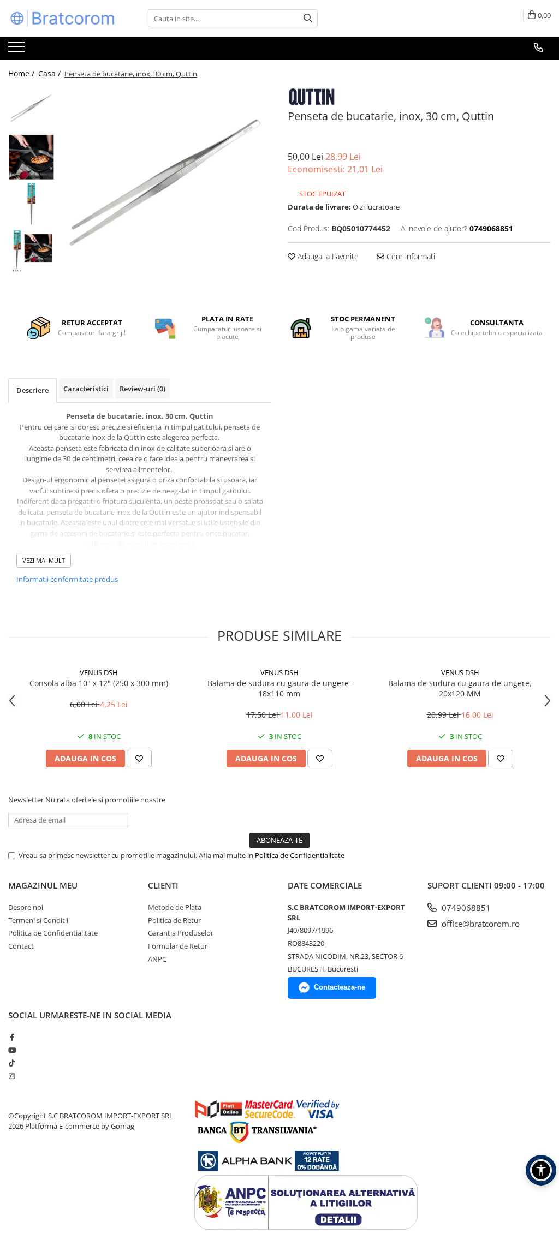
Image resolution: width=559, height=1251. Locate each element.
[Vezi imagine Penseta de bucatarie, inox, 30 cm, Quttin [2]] (31, 203)
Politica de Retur (174, 920)
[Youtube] (11, 1050)
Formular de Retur (177, 946)
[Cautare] (308, 18)
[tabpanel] (165, 193)
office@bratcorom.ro (479, 923)
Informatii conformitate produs (67, 579)
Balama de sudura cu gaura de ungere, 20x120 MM (460, 688)
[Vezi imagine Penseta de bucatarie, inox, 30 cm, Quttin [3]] (31, 249)
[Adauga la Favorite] (139, 758)
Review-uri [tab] (142, 389)
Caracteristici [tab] (86, 389)
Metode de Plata (174, 907)
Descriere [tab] (32, 390)
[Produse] (17, 50)
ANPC (157, 959)
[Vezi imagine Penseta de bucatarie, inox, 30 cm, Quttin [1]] (31, 157)
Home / (22, 73)
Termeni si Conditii (38, 920)
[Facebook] (11, 1037)
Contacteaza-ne (339, 987)
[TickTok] (11, 1063)
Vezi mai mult (43, 560)
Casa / (50, 73)
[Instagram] (11, 1076)
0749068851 (465, 907)
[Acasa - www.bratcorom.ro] (62, 18)
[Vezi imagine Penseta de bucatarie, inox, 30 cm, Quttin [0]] (31, 110)
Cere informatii (410, 256)
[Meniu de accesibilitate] (541, 1170)
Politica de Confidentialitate (299, 855)
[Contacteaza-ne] (538, 47)
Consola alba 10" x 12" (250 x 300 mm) (98, 683)
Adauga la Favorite (327, 256)
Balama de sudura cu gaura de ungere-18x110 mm (279, 688)
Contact (21, 946)
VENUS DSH (99, 672)
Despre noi (25, 907)
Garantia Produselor (180, 933)
